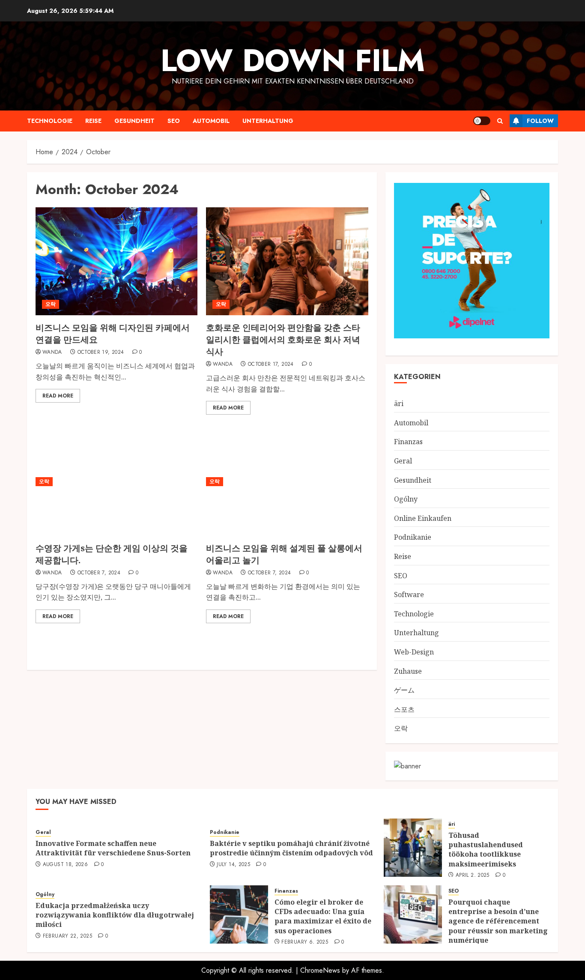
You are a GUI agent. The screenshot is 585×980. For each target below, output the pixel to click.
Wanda (52, 352)
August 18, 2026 (65, 864)
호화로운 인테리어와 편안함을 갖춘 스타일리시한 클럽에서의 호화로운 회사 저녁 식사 (283, 339)
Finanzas (408, 441)
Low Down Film (293, 60)
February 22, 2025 (67, 936)
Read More (57, 396)
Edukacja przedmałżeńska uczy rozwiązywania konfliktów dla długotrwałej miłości (115, 915)
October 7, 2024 (99, 573)
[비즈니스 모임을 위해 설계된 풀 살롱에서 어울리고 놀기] (287, 481)
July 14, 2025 (233, 864)
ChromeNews (320, 970)
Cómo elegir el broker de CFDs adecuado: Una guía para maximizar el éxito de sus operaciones (323, 916)
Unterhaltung (267, 121)
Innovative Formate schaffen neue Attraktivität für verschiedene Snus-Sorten (113, 848)
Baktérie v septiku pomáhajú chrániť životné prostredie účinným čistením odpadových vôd (291, 848)
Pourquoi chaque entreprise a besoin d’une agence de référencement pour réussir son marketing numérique (498, 921)
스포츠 (404, 709)
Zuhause (408, 671)
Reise (93, 121)
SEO (173, 121)
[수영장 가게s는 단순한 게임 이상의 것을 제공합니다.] (116, 481)
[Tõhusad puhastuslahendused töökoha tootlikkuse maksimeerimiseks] (413, 848)
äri (398, 403)
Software (409, 594)
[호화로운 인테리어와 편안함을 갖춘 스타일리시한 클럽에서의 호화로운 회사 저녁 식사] (287, 261)
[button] (500, 121)
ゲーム (404, 690)
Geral (403, 461)
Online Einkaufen (422, 518)
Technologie (49, 121)
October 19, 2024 (101, 352)
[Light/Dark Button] (481, 121)
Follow (540, 121)
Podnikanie (412, 537)
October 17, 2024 (271, 364)
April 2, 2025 (472, 875)
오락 (50, 304)
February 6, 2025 (304, 942)
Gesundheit (134, 121)
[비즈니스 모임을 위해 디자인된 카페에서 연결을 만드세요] (116, 261)
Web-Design (414, 652)
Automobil (211, 121)
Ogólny (406, 499)
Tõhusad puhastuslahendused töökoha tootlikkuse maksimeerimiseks (485, 850)
